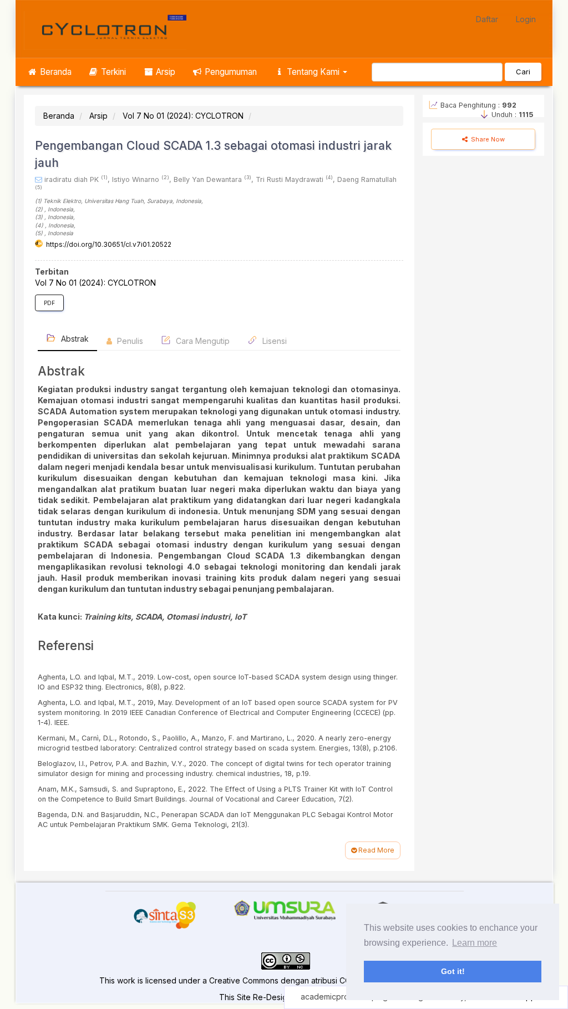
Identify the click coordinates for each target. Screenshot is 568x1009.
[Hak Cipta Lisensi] (285, 960)
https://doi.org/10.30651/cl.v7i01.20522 (108, 244)
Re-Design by (278, 997)
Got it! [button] (453, 971)
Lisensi (273, 341)
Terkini (112, 72)
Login (526, 19)
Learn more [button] (474, 942)
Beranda (55, 72)
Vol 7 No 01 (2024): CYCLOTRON (183, 115)
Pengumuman (229, 72)
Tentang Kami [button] (313, 72)
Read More (375, 850)
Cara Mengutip (202, 341)
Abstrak (74, 338)
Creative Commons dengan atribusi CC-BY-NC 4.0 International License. (339, 980)
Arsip (164, 72)
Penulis (129, 341)
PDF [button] (49, 303)
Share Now (487, 139)
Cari (523, 71)
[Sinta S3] (165, 915)
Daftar (487, 19)
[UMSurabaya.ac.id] (284, 909)
